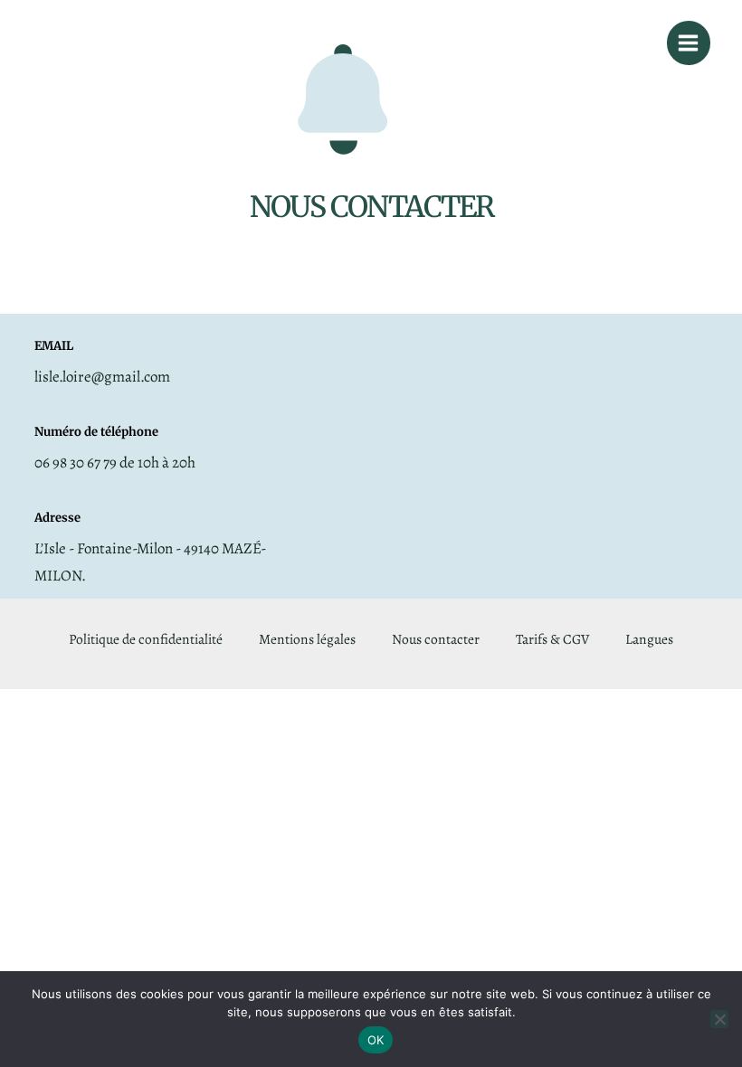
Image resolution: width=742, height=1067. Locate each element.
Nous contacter (436, 638)
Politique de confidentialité (146, 638)
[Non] (719, 1019)
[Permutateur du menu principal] (688, 42)
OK (376, 1040)
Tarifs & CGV (552, 638)
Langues (649, 638)
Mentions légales (307, 638)
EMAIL (53, 346)
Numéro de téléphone (96, 431)
